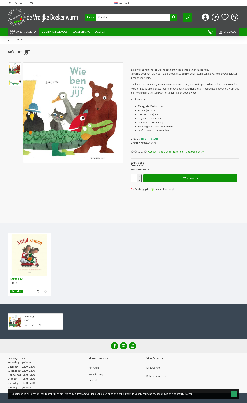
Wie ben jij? (29, 316)
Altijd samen (16, 278)
